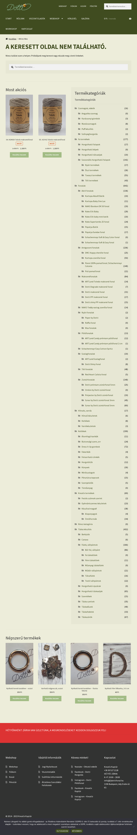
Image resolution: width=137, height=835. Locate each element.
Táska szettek (88, 601)
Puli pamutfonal (92, 271)
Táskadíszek (87, 606)
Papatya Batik (91, 227)
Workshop (11, 28)
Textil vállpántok (93, 580)
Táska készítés (85, 529)
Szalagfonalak (88, 353)
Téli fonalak (87, 369)
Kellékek (86, 421)
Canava (85, 539)
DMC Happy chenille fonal (97, 252)
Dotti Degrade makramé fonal (99, 286)
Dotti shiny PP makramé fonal (99, 302)
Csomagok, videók (86, 108)
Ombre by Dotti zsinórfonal (98, 390)
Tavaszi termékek (93, 175)
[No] (133, 826)
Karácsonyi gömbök (91, 118)
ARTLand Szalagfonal (95, 359)
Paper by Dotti (91, 317)
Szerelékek (87, 596)
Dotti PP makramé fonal (96, 297)
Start (9, 18)
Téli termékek (91, 180)
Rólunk (20, 18)
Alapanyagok (91, 513)
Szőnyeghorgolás (90, 134)
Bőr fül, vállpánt (92, 550)
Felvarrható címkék (90, 457)
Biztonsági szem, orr (91, 441)
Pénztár (93, 6)
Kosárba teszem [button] (19, 155)
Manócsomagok (89, 123)
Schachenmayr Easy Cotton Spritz (97, 348)
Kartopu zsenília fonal (95, 258)
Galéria (85, 18)
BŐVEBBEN (77, 831)
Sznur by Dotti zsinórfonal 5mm (100, 405)
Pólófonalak (87, 333)
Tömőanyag (87, 488)
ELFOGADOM (62, 831)
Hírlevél (72, 18)
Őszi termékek (91, 170)
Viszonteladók (37, 18)
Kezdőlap (12, 39)
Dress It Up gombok (91, 446)
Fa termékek (84, 139)
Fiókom (74, 6)
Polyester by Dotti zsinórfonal (99, 395)
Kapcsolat (27, 28)
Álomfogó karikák (90, 436)
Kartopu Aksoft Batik (94, 196)
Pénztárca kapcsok (90, 477)
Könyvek (85, 467)
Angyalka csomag (90, 113)
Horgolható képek (90, 149)
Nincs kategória (85, 524)
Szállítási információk (52, 777)
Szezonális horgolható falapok (96, 159)
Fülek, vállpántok (90, 544)
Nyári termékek (92, 165)
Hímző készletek (89, 415)
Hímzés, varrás (85, 410)
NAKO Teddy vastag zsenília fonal (97, 307)
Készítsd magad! (89, 508)
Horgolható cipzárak (91, 586)
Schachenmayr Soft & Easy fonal (99, 242)
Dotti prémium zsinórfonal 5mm (100, 384)
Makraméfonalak (89, 276)
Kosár (83, 6)
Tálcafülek (90, 575)
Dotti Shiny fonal (93, 364)
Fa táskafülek (91, 555)
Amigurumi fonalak (90, 247)
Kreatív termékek (86, 493)
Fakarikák (86, 452)
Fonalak (81, 185)
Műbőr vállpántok (93, 570)
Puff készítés (87, 129)
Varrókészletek (89, 426)
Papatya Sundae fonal (95, 232)
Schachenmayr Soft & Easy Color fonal (102, 237)
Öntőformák (91, 519)
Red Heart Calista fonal (95, 374)
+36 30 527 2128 (111, 770)
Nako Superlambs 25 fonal (97, 221)
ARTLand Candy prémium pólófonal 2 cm (103, 343)
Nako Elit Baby (92, 211)
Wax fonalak (90, 328)
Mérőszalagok (88, 472)
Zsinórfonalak (88, 379)
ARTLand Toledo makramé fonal (100, 281)
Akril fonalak (87, 190)
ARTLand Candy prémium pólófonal (101, 338)
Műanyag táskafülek (94, 565)
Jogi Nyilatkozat (49, 766)
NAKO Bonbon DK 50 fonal (97, 206)
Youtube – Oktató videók (86, 766)
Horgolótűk (87, 462)
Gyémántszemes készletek (94, 503)
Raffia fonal (90, 322)
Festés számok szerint (92, 498)
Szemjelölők (87, 483)
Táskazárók (87, 617)
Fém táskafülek (92, 560)
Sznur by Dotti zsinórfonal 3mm (100, 400)
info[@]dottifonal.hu (113, 780)
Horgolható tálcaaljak (92, 154)
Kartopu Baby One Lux (95, 201)
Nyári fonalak (88, 312)
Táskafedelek (88, 611)
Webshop (63, 6)
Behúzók (86, 534)
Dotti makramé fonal (95, 292)
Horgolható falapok (91, 144)
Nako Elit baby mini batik (96, 216)
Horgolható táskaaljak (92, 591)
